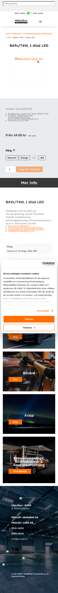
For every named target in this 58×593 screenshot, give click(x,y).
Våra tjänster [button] (20, 471)
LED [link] (9, 37)
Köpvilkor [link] (17, 505)
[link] (21, 21)
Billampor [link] (47, 33)
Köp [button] (15, 337)
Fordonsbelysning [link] (32, 33)
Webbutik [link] (16, 33)
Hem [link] (8, 33)
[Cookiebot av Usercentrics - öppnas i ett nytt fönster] (42, 264)
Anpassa (27, 327)
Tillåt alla (29, 319)
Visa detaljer (43, 310)
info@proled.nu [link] (19, 538)
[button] (40, 21)
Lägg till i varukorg (29, 169)
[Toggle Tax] (29, 13)
